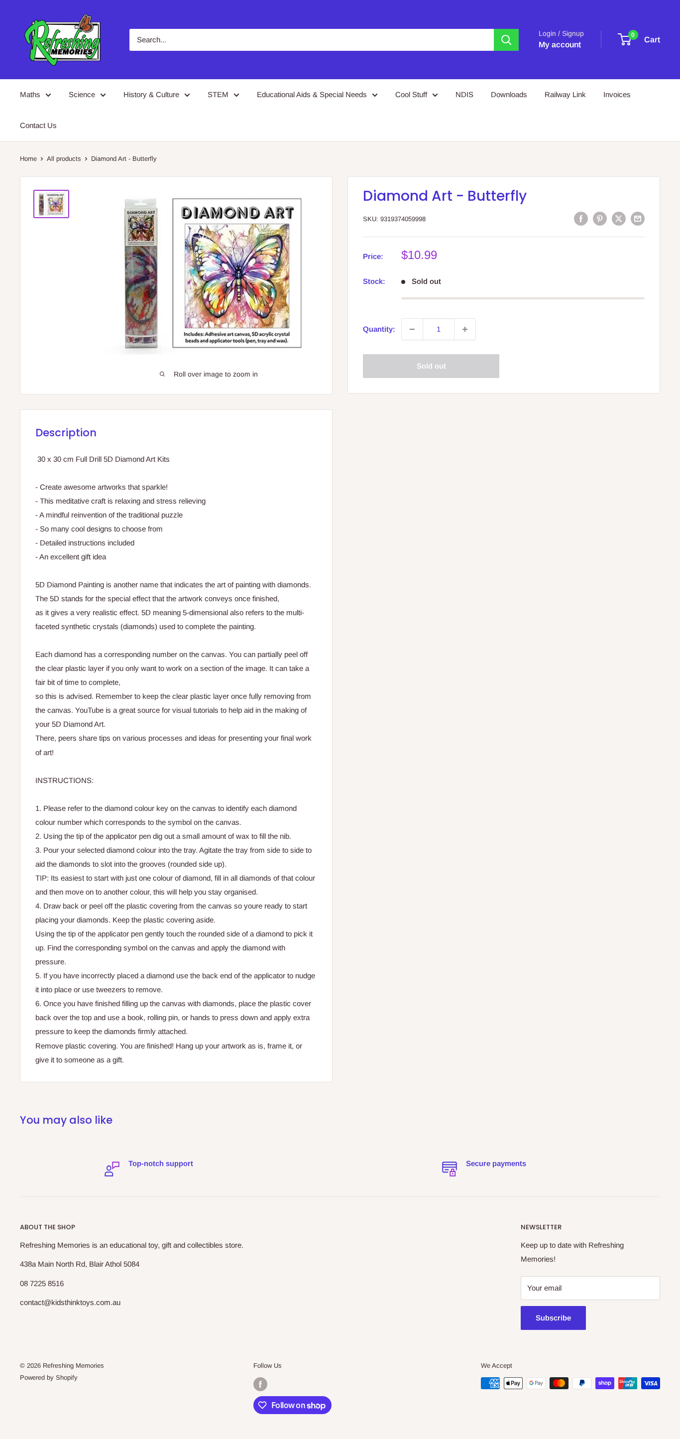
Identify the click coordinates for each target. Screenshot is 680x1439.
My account (560, 44)
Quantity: (379, 329)
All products (64, 158)
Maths (30, 94)
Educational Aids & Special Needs (312, 94)
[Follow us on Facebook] (260, 1384)
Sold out (431, 366)
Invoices (617, 94)
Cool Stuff (411, 94)
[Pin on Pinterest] (600, 218)
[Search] (506, 40)
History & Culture (151, 94)
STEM (218, 94)
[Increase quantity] (464, 329)
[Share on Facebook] (581, 218)
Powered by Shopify (49, 1377)
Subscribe (553, 1317)
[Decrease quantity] (412, 329)
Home (28, 158)
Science (82, 94)
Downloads (509, 94)
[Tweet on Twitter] (619, 218)
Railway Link (565, 94)
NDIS (464, 94)
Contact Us (38, 125)
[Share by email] (638, 218)
